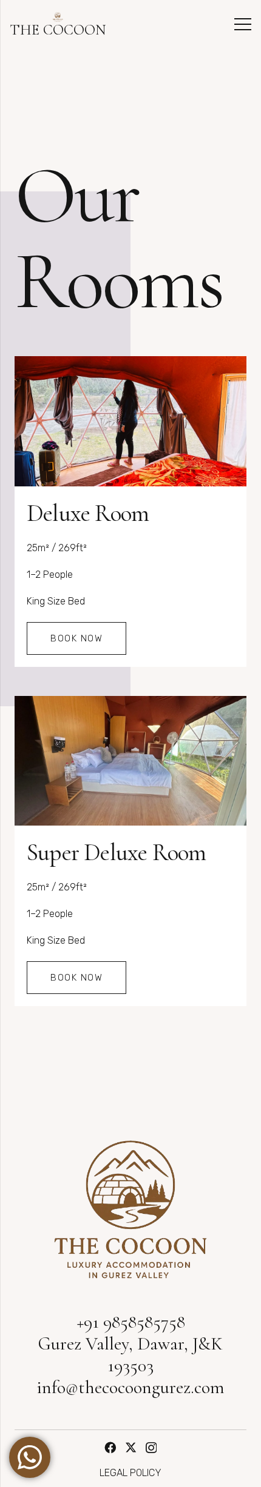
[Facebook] (110, 1447)
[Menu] (242, 24)
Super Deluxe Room (116, 852)
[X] (131, 1447)
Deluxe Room (88, 513)
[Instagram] (151, 1448)
